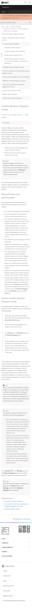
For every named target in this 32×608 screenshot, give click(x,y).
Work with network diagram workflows (13, 34)
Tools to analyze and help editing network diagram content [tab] (16, 72)
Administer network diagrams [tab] (13, 98)
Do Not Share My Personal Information (14, 600)
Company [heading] (4, 551)
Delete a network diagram (9, 94)
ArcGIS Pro (5, 7)
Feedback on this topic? (22, 519)
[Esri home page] (5, 2)
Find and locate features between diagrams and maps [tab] (13, 86)
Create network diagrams (10, 31)
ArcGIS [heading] (4, 538)
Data (7, 26)
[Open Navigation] (30, 2)
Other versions (17, 115)
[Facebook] (20, 527)
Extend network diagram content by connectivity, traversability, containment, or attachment (16, 61)
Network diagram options (12, 509)
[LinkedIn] (28, 527)
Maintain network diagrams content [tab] (15, 81)
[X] (24, 527)
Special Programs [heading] (7, 556)
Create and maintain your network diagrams (15, 29)
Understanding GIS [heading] (7, 547)
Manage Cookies (8, 596)
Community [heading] (5, 543)
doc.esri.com (14, 18)
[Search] (25, 2)
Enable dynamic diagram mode (13, 55)
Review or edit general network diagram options (13, 39)
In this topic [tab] (6, 122)
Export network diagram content (11, 90)
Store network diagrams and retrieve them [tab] (17, 77)
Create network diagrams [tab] (11, 44)
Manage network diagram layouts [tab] (14, 67)
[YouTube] (28, 531)
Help (3, 12)
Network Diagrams (16, 26)
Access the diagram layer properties (14, 51)
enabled (26, 211)
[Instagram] (24, 531)
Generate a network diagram (12, 47)
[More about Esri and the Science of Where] (5, 531)
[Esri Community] (20, 531)
